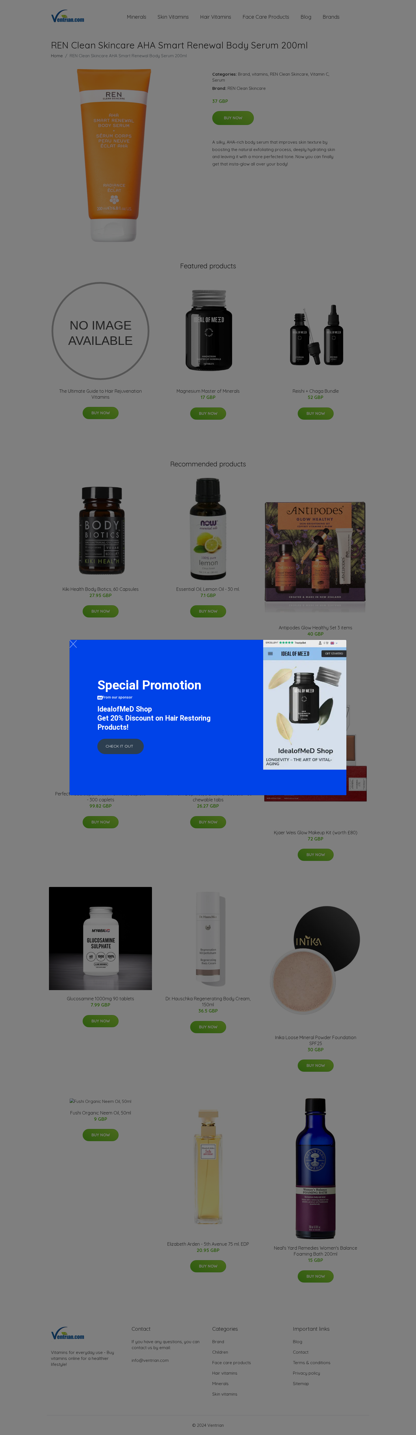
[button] (120, 746)
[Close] (73, 644)
